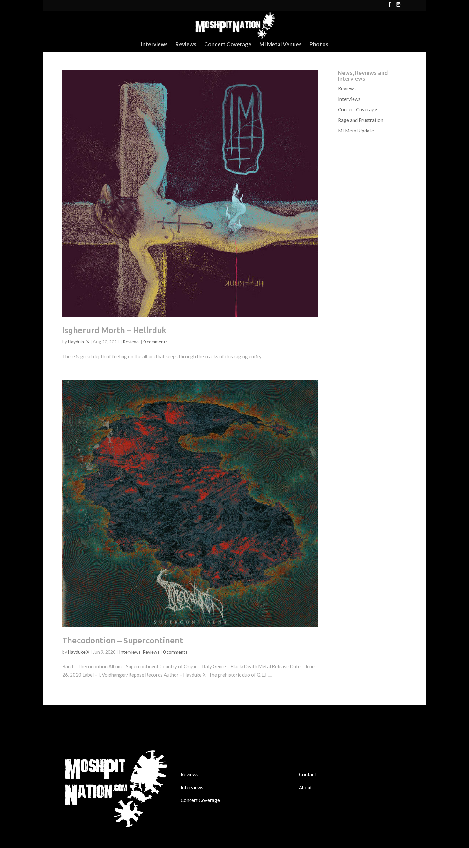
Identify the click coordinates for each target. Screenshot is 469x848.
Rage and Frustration (360, 120)
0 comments (155, 341)
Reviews (185, 45)
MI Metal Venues (280, 45)
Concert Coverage (227, 45)
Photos (318, 45)
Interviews (154, 45)
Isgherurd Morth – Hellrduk (114, 330)
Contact (307, 774)
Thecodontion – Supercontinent (122, 640)
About (305, 787)
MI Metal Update (356, 130)
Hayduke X (78, 341)
